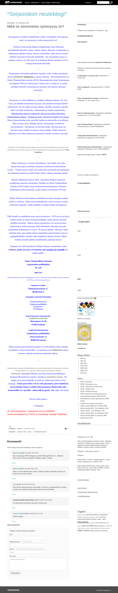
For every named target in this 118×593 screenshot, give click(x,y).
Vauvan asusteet (85, 528)
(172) (83, 370)
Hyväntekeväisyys (92, 515)
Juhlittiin (79, 517)
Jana (14, 484)
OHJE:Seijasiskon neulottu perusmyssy (93, 394)
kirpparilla (92, 528)
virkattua (105, 530)
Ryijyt (107, 522)
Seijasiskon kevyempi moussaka (91, 403)
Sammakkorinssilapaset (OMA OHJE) (93, 396)
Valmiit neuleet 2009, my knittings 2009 (93, 415)
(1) (83, 358)
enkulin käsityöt (18, 513)
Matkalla (88, 519)
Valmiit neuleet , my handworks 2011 (92, 411)
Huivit (84, 514)
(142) (83, 368)
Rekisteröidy (56, 2)
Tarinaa (79, 528)
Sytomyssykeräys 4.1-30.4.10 (102, 526)
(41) (83, 373)
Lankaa (97, 517)
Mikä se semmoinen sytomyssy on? (35, 26)
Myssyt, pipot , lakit (24, 431)
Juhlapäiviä (104, 515)
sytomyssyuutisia (40, 431)
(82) (83, 363)
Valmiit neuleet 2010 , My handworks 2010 (94, 408)
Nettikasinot (35, 2)
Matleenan (57, 350)
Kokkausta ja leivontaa (88, 517)
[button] (39, 2)
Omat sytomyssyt (100, 522)
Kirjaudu (88, 2)
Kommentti (12, 556)
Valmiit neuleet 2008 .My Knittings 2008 (93, 406)
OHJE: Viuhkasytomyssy (88, 391)
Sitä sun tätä (87, 526)
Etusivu (27, 2)
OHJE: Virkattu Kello (87, 389)
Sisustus (79, 526)
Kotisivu (26, 549)
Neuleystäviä (92, 522)
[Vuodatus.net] (13, 590)
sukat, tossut (83, 530)
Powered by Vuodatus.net (103, 590)
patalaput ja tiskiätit (99, 528)
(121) (83, 366)
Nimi (11, 535)
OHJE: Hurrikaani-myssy (88, 384)
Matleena (16, 469)
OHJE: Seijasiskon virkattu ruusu (91, 386)
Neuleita (82, 522)
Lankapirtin (23, 77)
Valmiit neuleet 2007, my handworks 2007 (94, 413)
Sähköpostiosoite (20, 542)
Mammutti (16, 453)
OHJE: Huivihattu (86, 382)
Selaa (45, 2)
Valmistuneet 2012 (86, 418)
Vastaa (14, 463)
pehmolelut (107, 528)
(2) (83, 361)
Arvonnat (79, 514)
